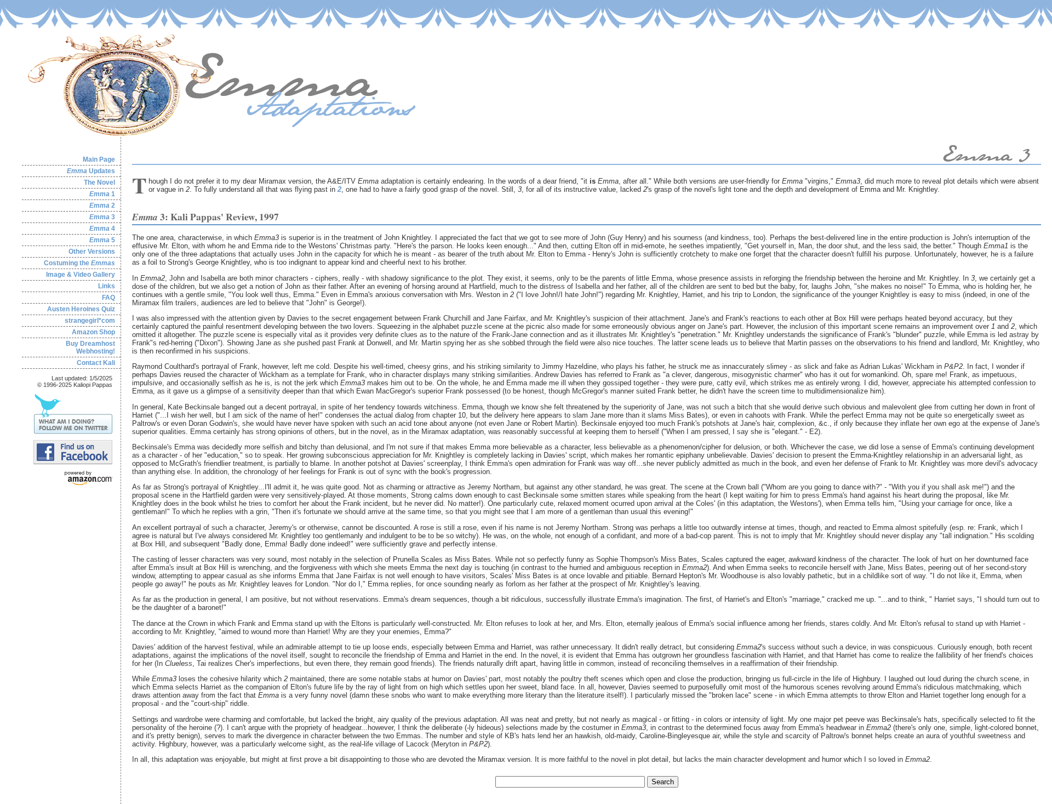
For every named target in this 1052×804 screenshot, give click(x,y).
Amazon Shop (93, 332)
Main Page (99, 159)
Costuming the (79, 263)
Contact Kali (96, 363)
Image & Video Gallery (80, 274)
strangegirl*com (90, 320)
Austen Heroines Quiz (81, 309)
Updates (91, 171)
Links (106, 286)
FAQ (108, 297)
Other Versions (91, 251)
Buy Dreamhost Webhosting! (90, 347)
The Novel (99, 182)
